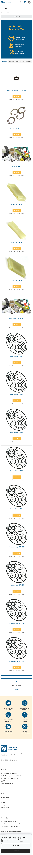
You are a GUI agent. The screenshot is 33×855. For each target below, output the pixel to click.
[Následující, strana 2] (16, 681)
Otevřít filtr (17, 16)
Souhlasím (16, 851)
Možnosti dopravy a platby (8, 821)
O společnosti (5, 797)
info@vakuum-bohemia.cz (9, 781)
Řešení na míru (5, 807)
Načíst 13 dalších (16, 677)
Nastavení (16, 845)
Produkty (3, 802)
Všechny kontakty (8, 783)
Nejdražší (18, 61)
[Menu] (29, 2)
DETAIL (18, 96)
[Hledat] (20, 2)
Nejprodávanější (27, 61)
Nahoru (17, 690)
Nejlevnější (11, 61)
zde (21, 841)
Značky (3, 805)
